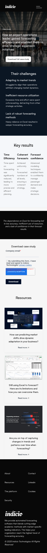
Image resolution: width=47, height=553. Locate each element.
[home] (10, 5)
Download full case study (18, 59)
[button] (39, 7)
